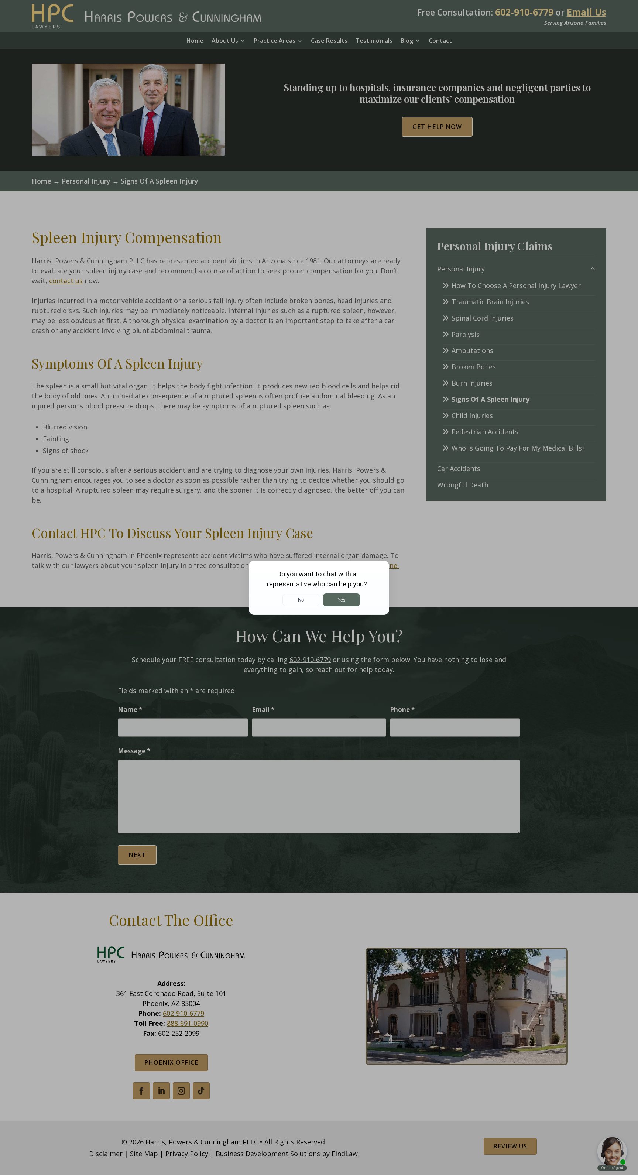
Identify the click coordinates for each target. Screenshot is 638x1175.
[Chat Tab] (319, 587)
